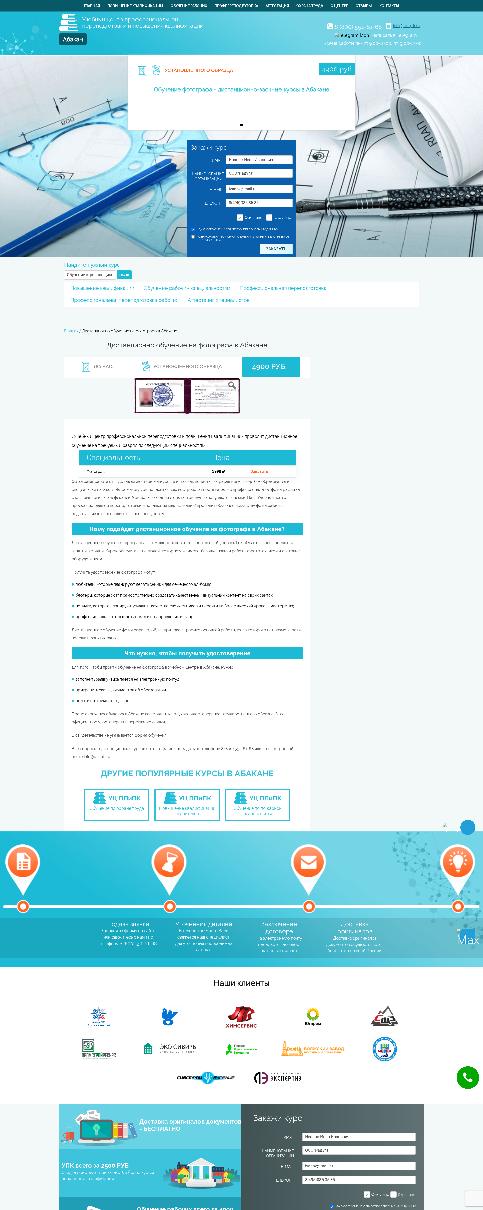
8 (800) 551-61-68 (358, 26)
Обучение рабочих (189, 6)
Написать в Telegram (394, 35)
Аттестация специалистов (218, 300)
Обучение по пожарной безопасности (258, 811)
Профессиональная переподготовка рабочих (124, 300)
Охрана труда (309, 6)
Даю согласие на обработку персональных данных (238, 229)
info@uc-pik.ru (406, 25)
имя (217, 160)
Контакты (389, 6)
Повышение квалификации (135, 6)
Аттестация (277, 6)
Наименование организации (207, 176)
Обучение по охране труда (117, 808)
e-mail (216, 189)
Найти (124, 275)
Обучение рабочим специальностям (187, 288)
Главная (92, 6)
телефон (212, 203)
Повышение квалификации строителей (187, 811)
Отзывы (364, 6)
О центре (339, 6)
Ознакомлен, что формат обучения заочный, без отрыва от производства (243, 238)
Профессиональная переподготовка (283, 288)
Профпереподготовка (236, 6)
